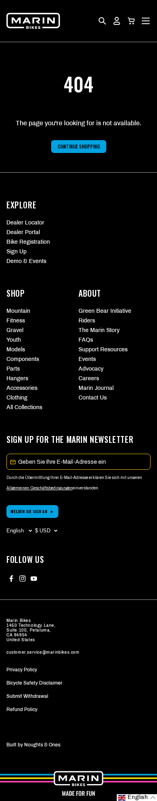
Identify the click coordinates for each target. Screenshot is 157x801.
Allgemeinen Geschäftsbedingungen (39, 488)
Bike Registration (28, 242)
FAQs (85, 340)
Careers (88, 378)
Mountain (18, 311)
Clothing (16, 398)
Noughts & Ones (42, 745)
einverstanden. (85, 488)
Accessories (21, 388)
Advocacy (90, 369)
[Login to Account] (117, 21)
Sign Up (16, 252)
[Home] (33, 21)
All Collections (24, 407)
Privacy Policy (21, 670)
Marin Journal (96, 388)
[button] (131, 21)
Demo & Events (26, 261)
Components (22, 359)
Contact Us (92, 398)
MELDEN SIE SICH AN (28, 511)
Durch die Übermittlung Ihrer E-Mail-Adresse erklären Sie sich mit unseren (74, 477)
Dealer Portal (23, 232)
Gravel (14, 330)
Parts (13, 369)
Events (87, 359)
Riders (86, 321)
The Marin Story (99, 330)
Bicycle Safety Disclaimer (34, 683)
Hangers (17, 378)
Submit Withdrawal (27, 696)
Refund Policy (21, 709)
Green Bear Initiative (104, 311)
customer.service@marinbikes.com (43, 652)
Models (15, 349)
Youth (13, 340)
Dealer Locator (25, 223)
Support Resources (103, 349)
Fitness (15, 321)
